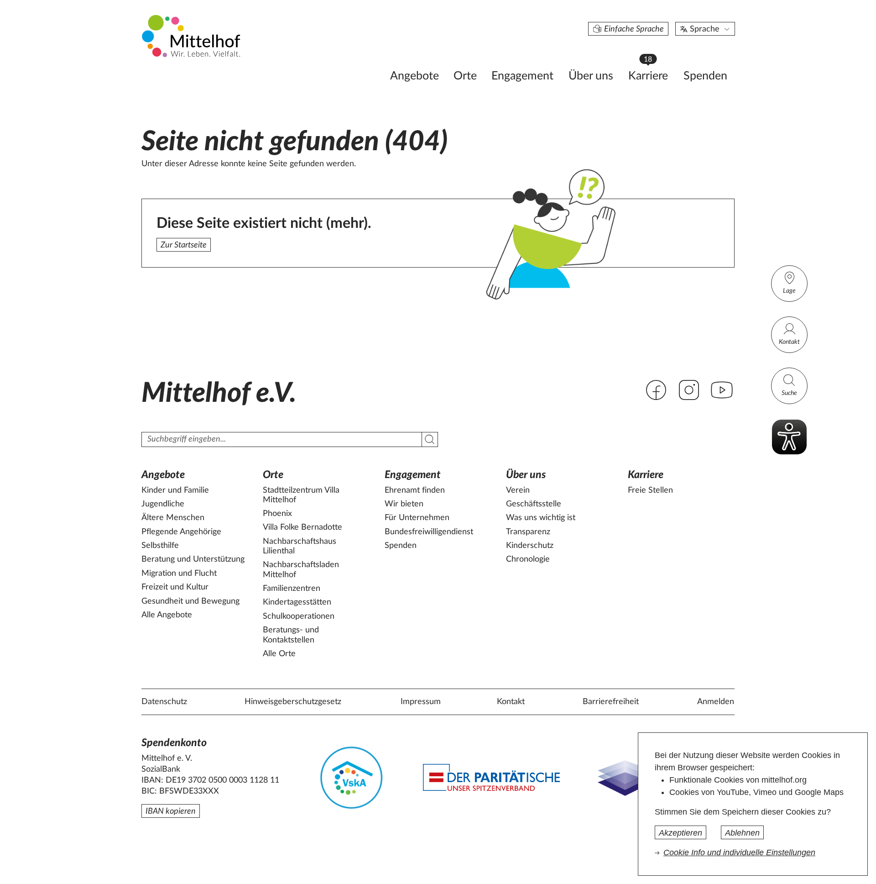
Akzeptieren (680, 832)
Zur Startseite (184, 245)
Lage (789, 291)
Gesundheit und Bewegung (190, 601)
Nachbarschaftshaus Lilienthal (299, 546)
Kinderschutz (529, 546)
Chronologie (528, 559)
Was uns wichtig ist (540, 518)
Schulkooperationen (298, 616)
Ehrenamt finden (415, 490)
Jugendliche (162, 504)
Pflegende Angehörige (181, 532)
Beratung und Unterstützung (193, 559)
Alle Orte (279, 654)
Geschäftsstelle (533, 504)
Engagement (522, 76)
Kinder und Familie (175, 490)
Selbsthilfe (160, 546)
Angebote (414, 76)
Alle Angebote (166, 615)
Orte (465, 76)
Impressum (421, 702)
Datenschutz (164, 702)
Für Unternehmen (417, 518)
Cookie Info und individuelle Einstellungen (739, 852)
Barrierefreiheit (611, 702)
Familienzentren (291, 588)
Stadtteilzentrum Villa (301, 495)
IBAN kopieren (171, 811)
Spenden (705, 76)
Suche (789, 393)
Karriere (652, 73)
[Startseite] (192, 35)
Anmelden (715, 702)
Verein (518, 490)
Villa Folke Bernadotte (302, 527)
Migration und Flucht (179, 573)
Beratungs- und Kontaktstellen (291, 635)
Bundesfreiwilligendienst (429, 532)
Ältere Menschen (172, 518)
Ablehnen (742, 832)
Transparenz (528, 532)
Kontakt (789, 342)
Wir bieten (404, 504)
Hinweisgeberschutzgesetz (293, 702)
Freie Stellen (650, 490)
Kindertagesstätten (297, 602)
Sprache (705, 29)
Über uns (590, 76)
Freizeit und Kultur (175, 587)
